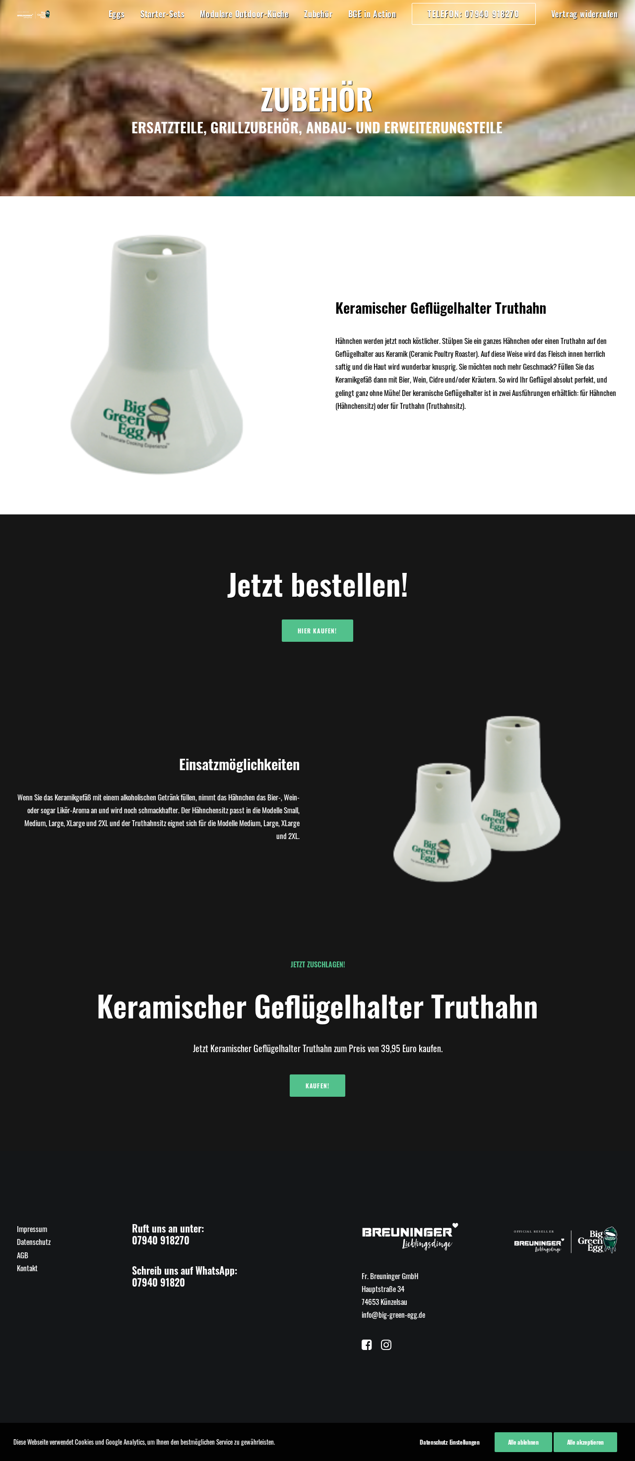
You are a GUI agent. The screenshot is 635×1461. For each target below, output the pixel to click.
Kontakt (27, 1267)
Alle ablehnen (523, 1442)
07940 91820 (158, 1282)
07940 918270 (161, 1240)
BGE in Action (372, 14)
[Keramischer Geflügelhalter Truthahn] (158, 355)
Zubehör (318, 14)
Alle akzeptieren (585, 1442)
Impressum (32, 1228)
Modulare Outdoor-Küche (244, 14)
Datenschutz (34, 1241)
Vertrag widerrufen (584, 14)
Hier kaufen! (317, 630)
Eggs (117, 14)
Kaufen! (317, 1085)
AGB (22, 1254)
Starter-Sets (162, 14)
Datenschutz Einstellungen (450, 1442)
